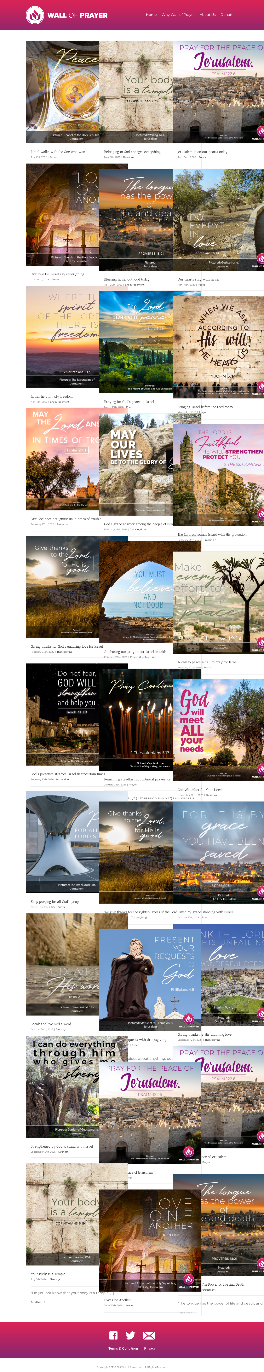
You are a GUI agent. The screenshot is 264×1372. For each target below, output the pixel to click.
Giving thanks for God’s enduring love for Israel (67, 646)
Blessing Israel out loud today (127, 279)
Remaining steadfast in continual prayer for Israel (142, 779)
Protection (63, 524)
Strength (63, 1151)
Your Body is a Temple (48, 1274)
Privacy (150, 1348)
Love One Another (117, 1300)
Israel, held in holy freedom (52, 396)
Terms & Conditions (123, 1348)
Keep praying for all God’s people (56, 902)
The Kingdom (138, 529)
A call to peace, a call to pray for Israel (208, 662)
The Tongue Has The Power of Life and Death (211, 1284)
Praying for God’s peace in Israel (129, 402)
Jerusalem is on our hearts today (203, 152)
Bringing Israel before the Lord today (205, 407)
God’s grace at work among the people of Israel (140, 524)
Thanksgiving (64, 651)
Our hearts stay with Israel (198, 279)
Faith (205, 917)
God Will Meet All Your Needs (200, 790)
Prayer (202, 157)
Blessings (128, 157)
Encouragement (134, 284)
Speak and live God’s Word (51, 1024)
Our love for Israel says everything (57, 274)
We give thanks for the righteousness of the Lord (140, 912)
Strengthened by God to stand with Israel (62, 1146)
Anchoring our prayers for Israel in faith (135, 652)
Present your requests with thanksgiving (135, 1040)
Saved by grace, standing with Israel (205, 912)
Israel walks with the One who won (58, 152)
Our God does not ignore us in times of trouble (66, 519)
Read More (37, 1302)
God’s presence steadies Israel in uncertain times (68, 774)
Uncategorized (147, 657)
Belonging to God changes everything (132, 152)
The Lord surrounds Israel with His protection (212, 534)
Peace (53, 157)
